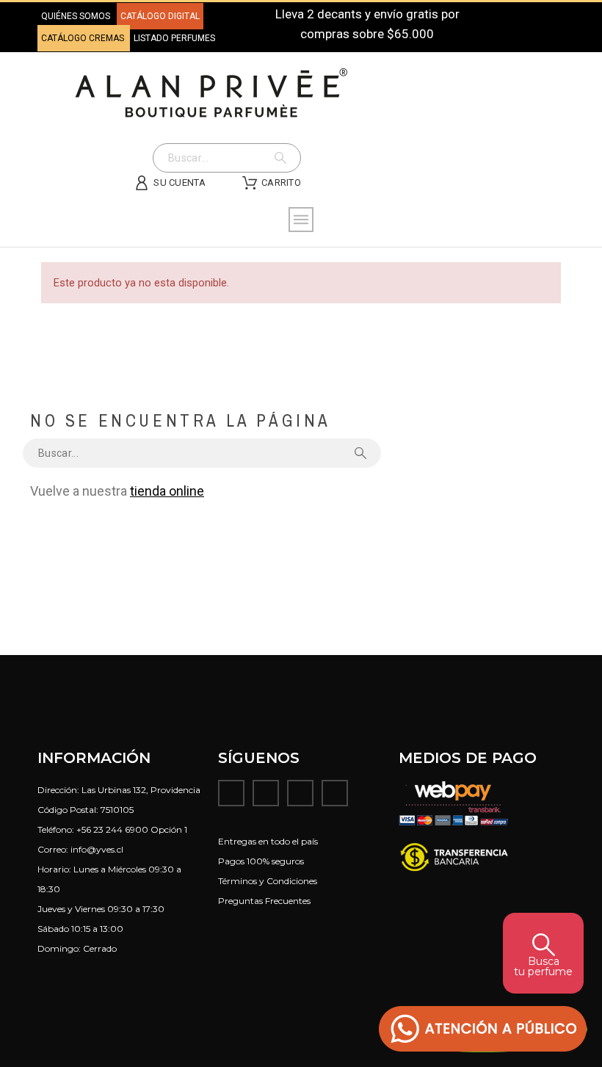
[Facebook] (231, 793)
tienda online (167, 491)
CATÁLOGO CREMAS (83, 38)
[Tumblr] (335, 793)
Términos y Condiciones (267, 880)
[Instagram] (266, 793)
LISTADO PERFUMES (174, 38)
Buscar (282, 158)
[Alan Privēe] (211, 93)
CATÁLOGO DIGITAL (160, 16)
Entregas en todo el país (268, 841)
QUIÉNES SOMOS (75, 16)
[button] (483, 1029)
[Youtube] (300, 793)
